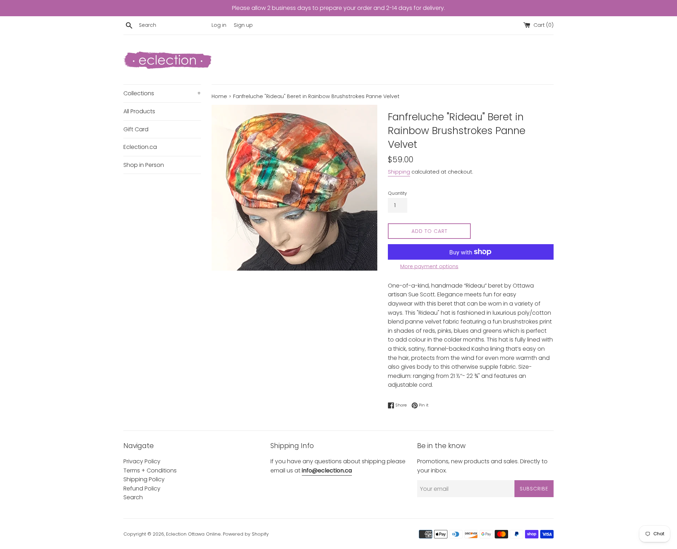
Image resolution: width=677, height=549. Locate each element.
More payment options (429, 266)
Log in (219, 25)
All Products (139, 111)
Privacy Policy (141, 461)
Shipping (399, 171)
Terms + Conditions (150, 470)
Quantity (397, 193)
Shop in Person (143, 165)
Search (133, 497)
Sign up (243, 25)
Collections (162, 93)
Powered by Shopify (246, 534)
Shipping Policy (144, 479)
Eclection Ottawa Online (193, 534)
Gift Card (135, 129)
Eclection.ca (140, 147)
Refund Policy (141, 488)
